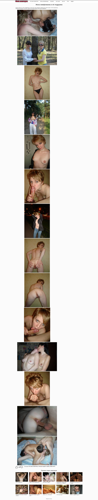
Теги (68, 1)
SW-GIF (63, 1)
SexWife (52, 1)
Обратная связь (49, 498)
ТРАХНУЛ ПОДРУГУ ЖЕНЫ (44, 466)
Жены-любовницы (44, 1)
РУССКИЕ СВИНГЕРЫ (34, 1)
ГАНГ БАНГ (58, 1)
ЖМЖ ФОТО (52, 466)
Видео (72, 1)
